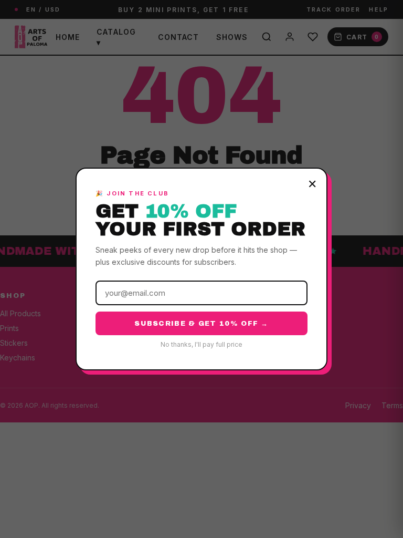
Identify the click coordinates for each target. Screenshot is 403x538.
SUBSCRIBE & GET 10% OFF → (201, 323)
